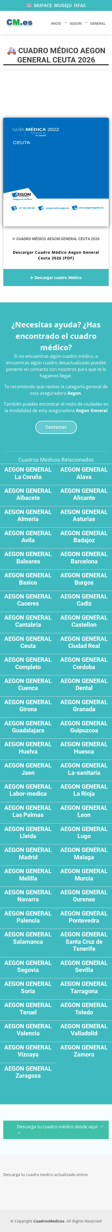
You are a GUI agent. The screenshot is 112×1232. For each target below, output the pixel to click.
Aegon (74, 393)
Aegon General (92, 410)
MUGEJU (63, 5)
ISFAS (80, 5)
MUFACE (43, 5)
